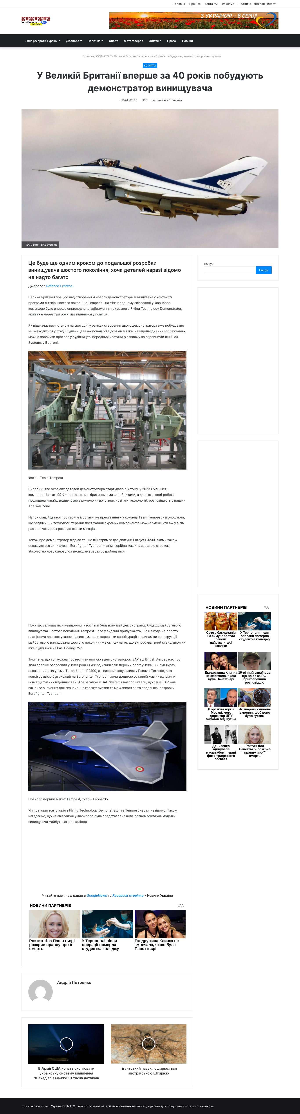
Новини (187, 41)
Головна (179, 3)
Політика (94, 41)
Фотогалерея (133, 41)
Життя (154, 41)
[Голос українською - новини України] (36, 21)
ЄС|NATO (102, 56)
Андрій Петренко (74, 982)
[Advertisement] (107, 590)
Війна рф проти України (41, 41)
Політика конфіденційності (257, 3)
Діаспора (72, 41)
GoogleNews (97, 895)
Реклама (228, 3)
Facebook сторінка (128, 895)
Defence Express (59, 286)
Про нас (195, 3)
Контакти (211, 3)
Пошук (208, 264)
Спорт (113, 41)
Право (171, 41)
